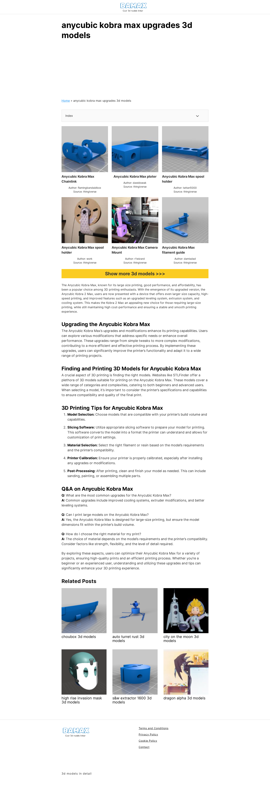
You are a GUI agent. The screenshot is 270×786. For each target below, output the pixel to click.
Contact (144, 746)
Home (66, 100)
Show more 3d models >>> (135, 273)
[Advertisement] (135, 71)
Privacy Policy (148, 734)
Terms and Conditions (153, 728)
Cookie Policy (148, 740)
